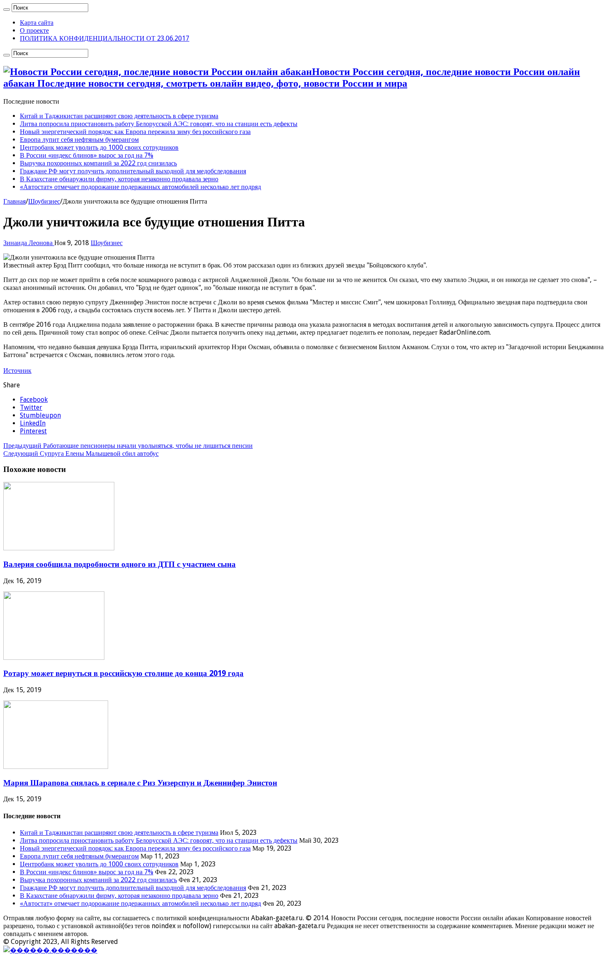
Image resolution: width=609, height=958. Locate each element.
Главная (14, 201)
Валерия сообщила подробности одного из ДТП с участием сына (119, 564)
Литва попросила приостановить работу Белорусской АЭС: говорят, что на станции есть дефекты (158, 124)
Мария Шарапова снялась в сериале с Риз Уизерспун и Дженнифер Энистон (140, 782)
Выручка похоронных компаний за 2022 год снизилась (98, 163)
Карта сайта (36, 23)
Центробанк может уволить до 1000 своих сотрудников (99, 147)
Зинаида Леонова (28, 243)
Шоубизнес (44, 201)
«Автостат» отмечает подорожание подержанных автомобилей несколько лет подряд (140, 187)
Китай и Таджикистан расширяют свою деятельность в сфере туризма (119, 116)
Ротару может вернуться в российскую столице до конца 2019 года (123, 673)
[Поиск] (6, 9)
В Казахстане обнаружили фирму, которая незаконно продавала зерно (119, 179)
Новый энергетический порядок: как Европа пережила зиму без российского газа (135, 132)
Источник (17, 370)
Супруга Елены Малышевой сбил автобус (81, 453)
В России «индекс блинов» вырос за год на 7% (86, 155)
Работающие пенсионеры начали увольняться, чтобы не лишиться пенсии (128, 446)
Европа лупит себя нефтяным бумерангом (79, 139)
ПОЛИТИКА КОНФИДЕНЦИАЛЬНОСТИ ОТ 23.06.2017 (104, 38)
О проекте (34, 30)
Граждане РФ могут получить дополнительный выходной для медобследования (133, 171)
